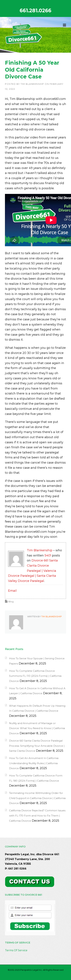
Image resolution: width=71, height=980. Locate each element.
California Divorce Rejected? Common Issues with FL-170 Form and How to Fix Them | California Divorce (37, 815)
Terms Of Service (16, 950)
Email (12, 591)
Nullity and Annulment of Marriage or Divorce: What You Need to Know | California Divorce (37, 728)
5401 (48, 555)
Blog (11, 601)
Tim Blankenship (32, 84)
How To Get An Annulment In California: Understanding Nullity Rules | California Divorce (34, 763)
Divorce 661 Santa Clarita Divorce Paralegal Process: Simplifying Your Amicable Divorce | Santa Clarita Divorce (37, 745)
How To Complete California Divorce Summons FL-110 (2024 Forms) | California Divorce (35, 676)
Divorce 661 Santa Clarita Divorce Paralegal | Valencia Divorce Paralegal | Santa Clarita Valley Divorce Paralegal (33, 571)
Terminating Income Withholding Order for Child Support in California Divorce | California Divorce (37, 798)
